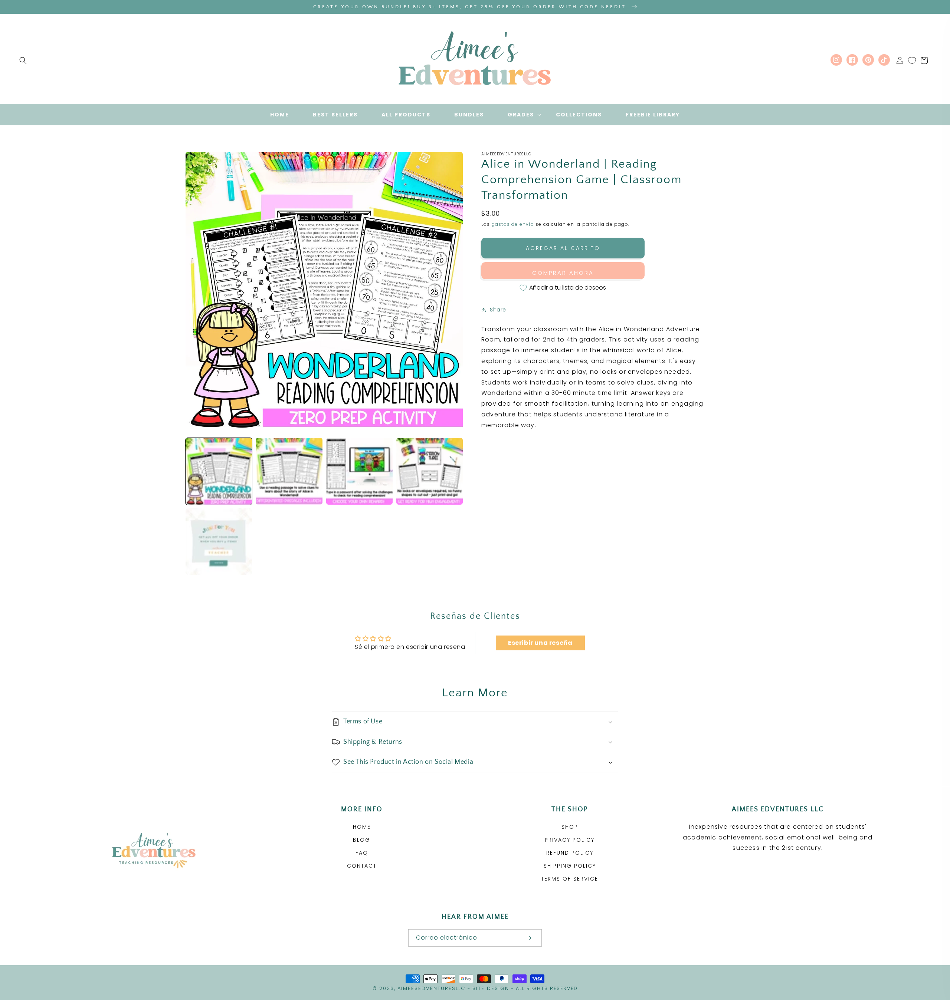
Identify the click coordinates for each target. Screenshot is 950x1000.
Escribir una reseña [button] (540, 642)
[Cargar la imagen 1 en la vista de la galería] (219, 471)
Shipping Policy (570, 865)
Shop (569, 827)
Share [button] (498, 309)
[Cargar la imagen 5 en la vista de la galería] (219, 541)
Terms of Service (569, 878)
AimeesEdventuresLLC (431, 988)
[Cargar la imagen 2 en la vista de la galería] (289, 471)
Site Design (490, 988)
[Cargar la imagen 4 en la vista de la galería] (429, 471)
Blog (361, 840)
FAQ (362, 853)
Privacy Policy (569, 840)
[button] (23, 60)
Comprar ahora (563, 273)
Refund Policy (569, 853)
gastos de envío (513, 224)
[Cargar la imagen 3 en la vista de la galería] (359, 471)
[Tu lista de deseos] (912, 60)
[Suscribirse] (528, 938)
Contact (362, 865)
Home (362, 827)
